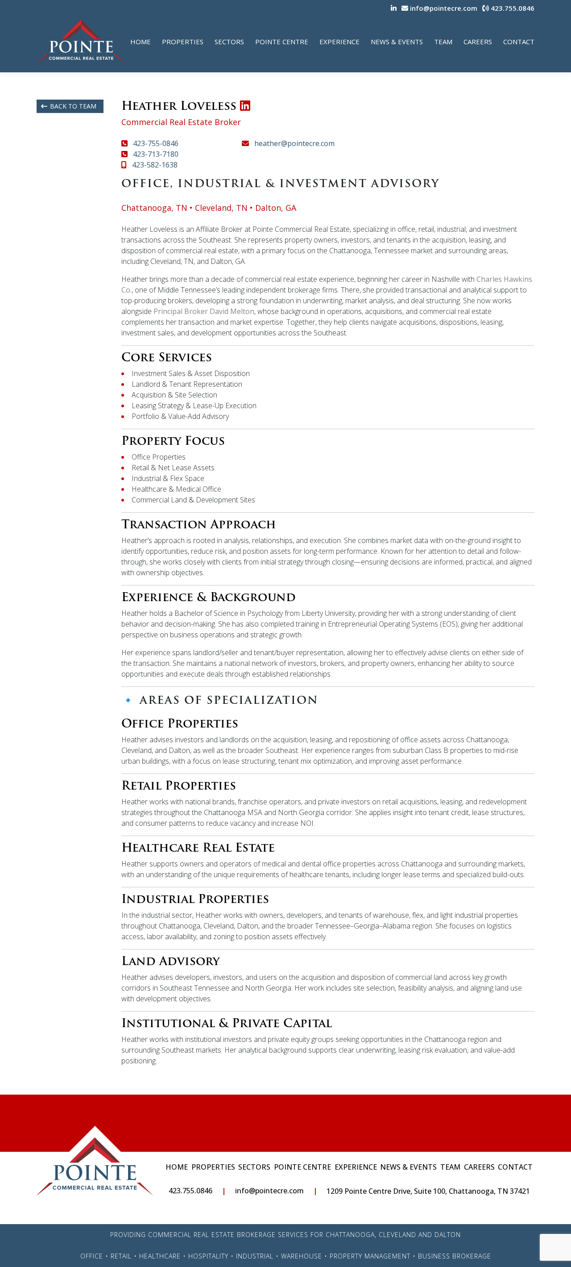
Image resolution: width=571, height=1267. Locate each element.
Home (140, 41)
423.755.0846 (511, 8)
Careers (477, 41)
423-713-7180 (154, 154)
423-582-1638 (154, 165)
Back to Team (73, 106)
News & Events (397, 41)
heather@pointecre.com (293, 143)
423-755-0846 (154, 143)
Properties (182, 41)
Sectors (229, 41)
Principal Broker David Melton (203, 311)
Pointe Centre (281, 41)
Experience (339, 41)
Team (443, 41)
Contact (518, 41)
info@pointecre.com (442, 8)
